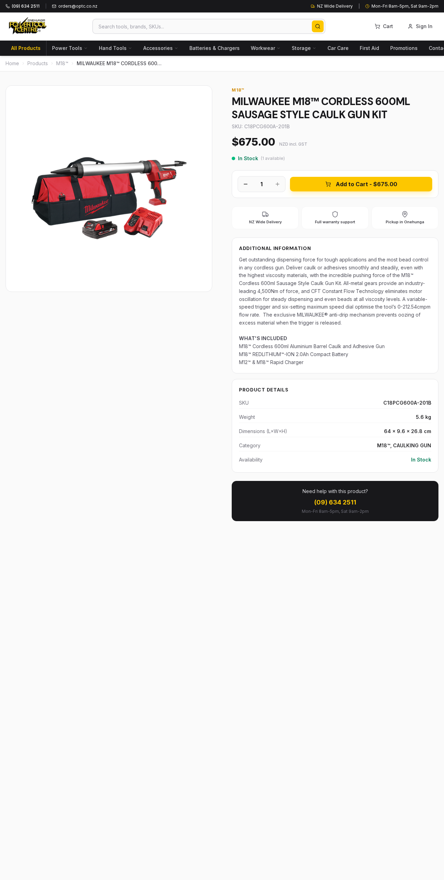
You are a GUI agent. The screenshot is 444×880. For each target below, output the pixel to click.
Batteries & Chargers (214, 48)
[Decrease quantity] (245, 184)
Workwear (263, 48)
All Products (26, 48)
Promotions (404, 48)
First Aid (369, 48)
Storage (301, 48)
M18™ (62, 63)
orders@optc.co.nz (77, 6)
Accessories (158, 48)
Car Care (338, 48)
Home (12, 63)
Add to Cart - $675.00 (366, 184)
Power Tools (67, 48)
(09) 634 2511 (335, 502)
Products (37, 63)
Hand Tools (113, 48)
